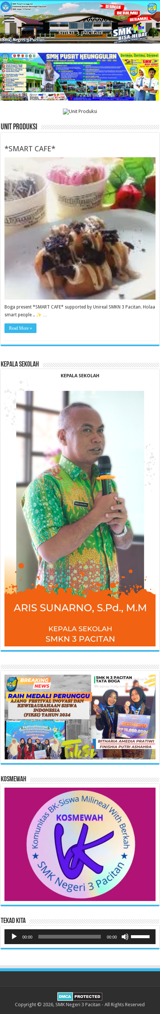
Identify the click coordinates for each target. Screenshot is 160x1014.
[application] (80, 936)
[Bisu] (125, 936)
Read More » (20, 328)
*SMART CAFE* (29, 148)
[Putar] (14, 936)
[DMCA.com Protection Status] (79, 996)
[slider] (141, 936)
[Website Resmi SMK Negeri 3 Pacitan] (80, 22)
